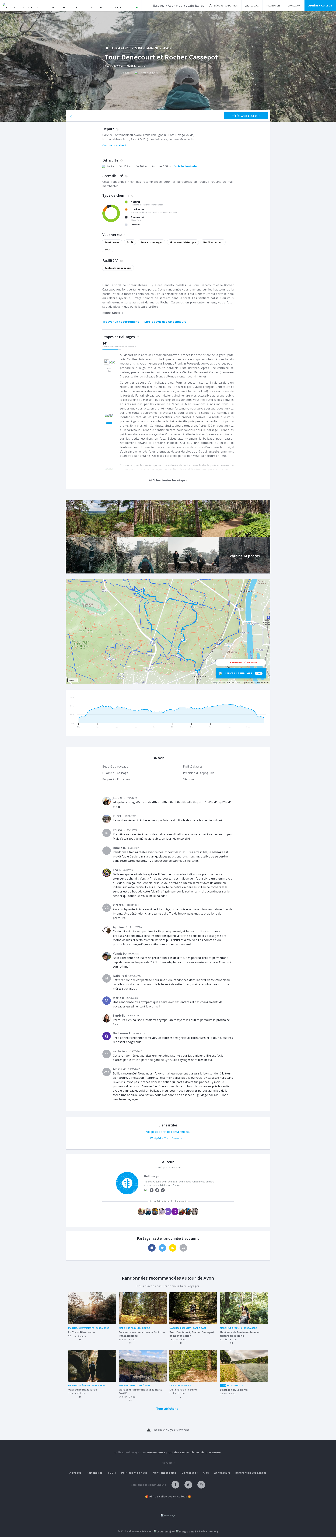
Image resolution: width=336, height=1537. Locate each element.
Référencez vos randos (251, 1473)
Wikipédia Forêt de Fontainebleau (167, 1132)
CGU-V (112, 1473)
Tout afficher (166, 1409)
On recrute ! (189, 1473)
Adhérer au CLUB (320, 5)
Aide (206, 1473)
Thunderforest (227, 682)
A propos (75, 1473)
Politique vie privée (134, 1473)
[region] (168, 631)
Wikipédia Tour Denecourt (168, 1138)
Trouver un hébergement (120, 322)
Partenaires (95, 1473)
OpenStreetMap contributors (256, 682)
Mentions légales (164, 1473)
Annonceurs (222, 1473)
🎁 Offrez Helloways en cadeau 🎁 (168, 1496)
